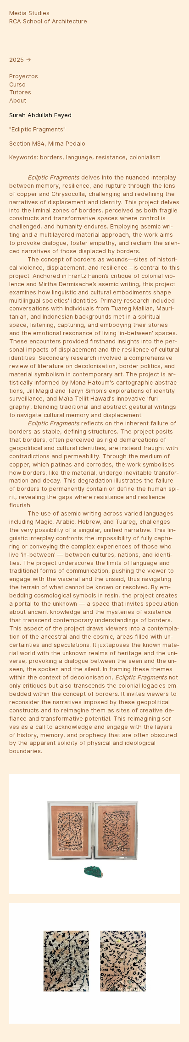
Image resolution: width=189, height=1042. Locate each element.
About (17, 100)
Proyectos (23, 76)
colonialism (145, 157)
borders (51, 157)
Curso (17, 84)
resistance (111, 157)
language (79, 157)
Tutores (20, 92)
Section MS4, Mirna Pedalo (47, 143)
